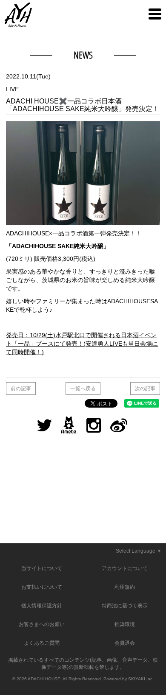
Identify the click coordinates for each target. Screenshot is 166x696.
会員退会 (124, 643)
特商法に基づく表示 (125, 606)
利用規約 (124, 587)
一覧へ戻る (83, 388)
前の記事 (21, 388)
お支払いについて (41, 587)
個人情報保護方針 (41, 606)
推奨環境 (124, 624)
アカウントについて (125, 568)
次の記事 (145, 388)
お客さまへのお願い (42, 624)
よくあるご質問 (42, 643)
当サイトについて (41, 568)
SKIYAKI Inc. (141, 678)
